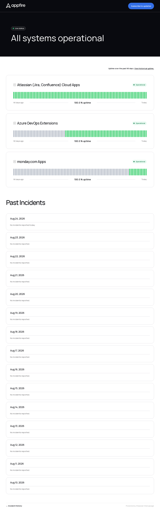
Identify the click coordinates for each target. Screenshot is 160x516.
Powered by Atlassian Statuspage (140, 506)
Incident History (14, 506)
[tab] (13, 95)
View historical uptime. (144, 68)
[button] (141, 6)
